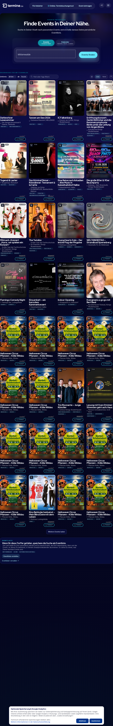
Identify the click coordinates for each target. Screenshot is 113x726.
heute (23, 76)
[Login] (102, 5)
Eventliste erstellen (11, 556)
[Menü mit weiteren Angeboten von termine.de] (108, 5)
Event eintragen (85, 6)
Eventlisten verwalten (9, 561)
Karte (104, 77)
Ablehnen (82, 721)
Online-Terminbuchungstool (62, 6)
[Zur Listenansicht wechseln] (111, 77)
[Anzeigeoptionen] (92, 77)
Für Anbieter (37, 6)
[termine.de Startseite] (13, 6)
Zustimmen (95, 721)
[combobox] (43, 54)
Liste (97, 77)
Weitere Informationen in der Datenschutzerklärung (30, 722)
